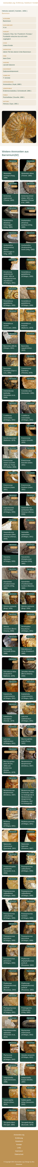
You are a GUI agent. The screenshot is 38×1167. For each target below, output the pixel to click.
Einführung (19, 3)
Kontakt (35, 3)
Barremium (6, 13)
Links (19, 1148)
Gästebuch (28, 3)
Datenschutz (19, 1154)
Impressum (19, 1151)
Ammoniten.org (9, 3)
